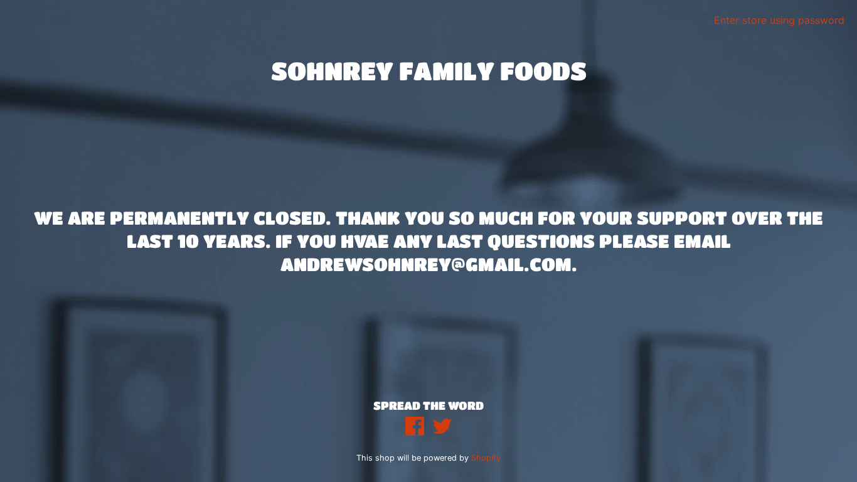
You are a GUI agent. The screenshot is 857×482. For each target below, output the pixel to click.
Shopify (486, 458)
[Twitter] (442, 428)
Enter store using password (779, 20)
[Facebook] (414, 428)
